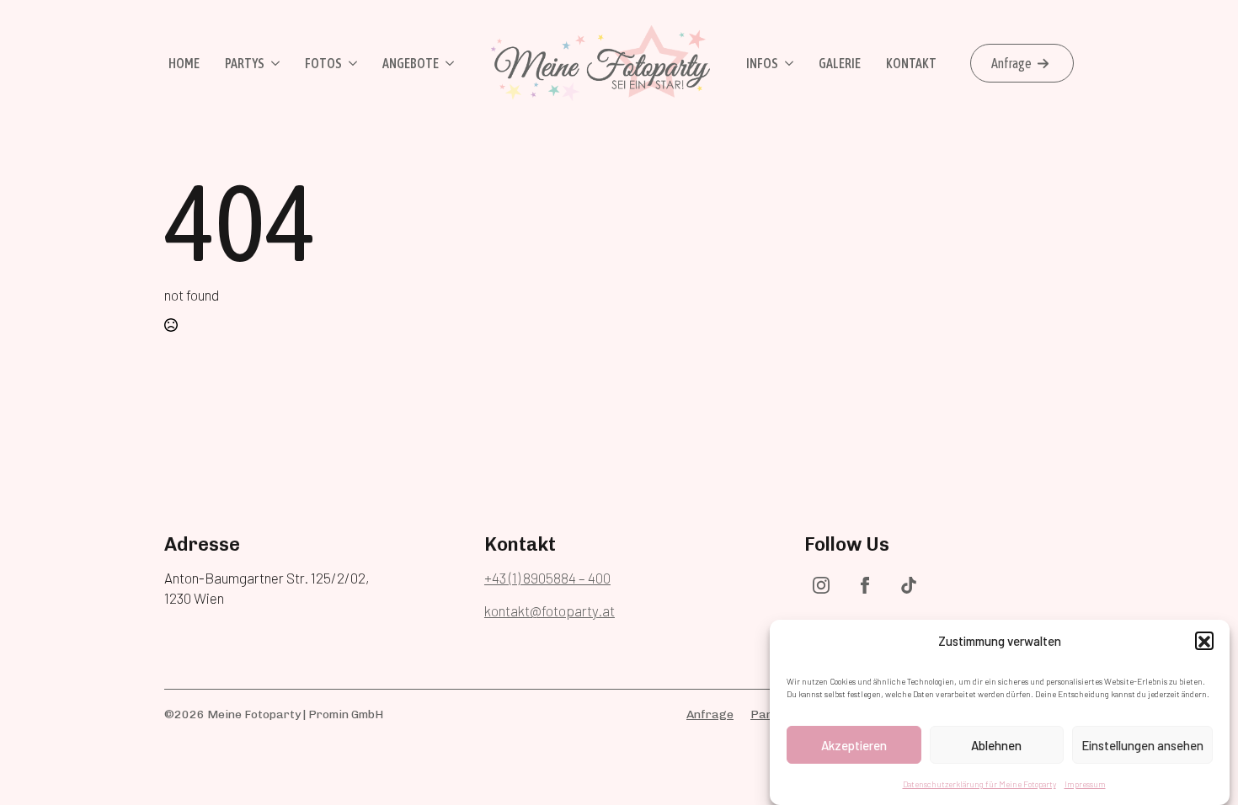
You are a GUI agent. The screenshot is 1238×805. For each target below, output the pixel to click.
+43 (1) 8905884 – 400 (547, 577)
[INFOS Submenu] (788, 63)
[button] (1204, 641)
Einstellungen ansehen (1142, 745)
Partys (244, 63)
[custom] (909, 585)
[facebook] (865, 585)
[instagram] (821, 585)
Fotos (323, 63)
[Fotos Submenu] (351, 63)
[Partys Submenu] (274, 63)
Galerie (840, 63)
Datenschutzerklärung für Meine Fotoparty (979, 784)
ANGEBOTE (410, 63)
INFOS (762, 63)
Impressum (1085, 784)
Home (184, 63)
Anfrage (710, 714)
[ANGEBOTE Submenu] (448, 63)
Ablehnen (996, 745)
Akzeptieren (854, 745)
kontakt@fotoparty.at (549, 610)
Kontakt (911, 63)
